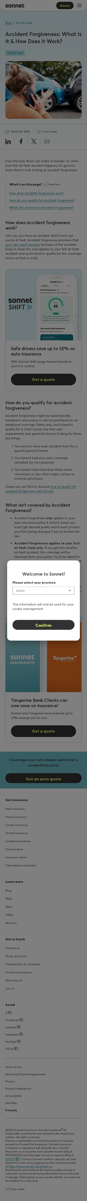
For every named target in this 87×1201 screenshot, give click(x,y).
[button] (43, 591)
